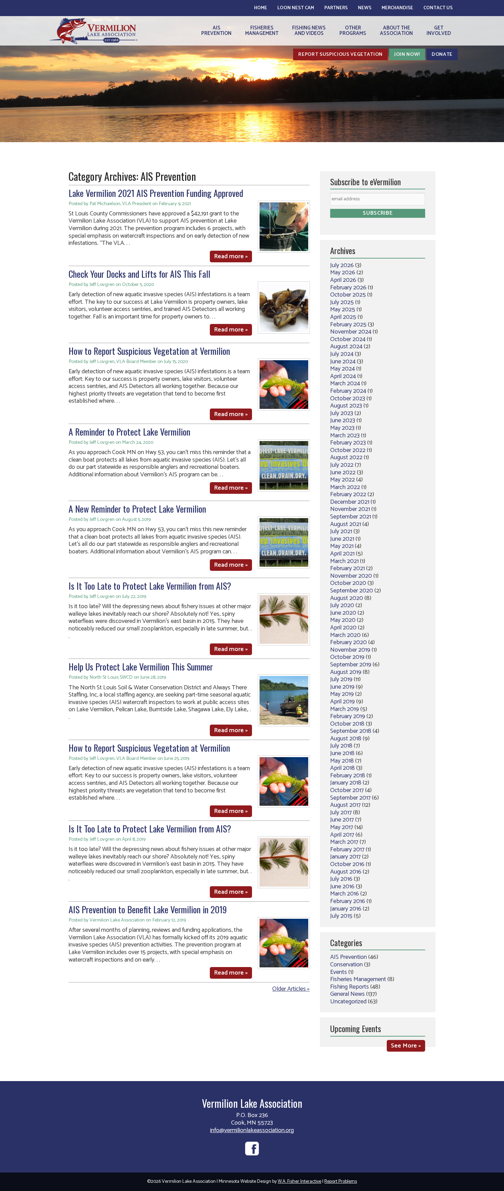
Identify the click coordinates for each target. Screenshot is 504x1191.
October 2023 (347, 398)
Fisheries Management (358, 979)
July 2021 (341, 531)
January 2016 (345, 909)
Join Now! (407, 54)
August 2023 (346, 406)
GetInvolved (439, 31)
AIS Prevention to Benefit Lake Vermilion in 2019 (148, 909)
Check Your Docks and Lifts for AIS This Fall (139, 273)
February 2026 (348, 288)
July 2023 (341, 413)
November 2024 (350, 332)
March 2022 (345, 487)
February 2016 (347, 901)
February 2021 (347, 568)
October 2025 (348, 295)
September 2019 (350, 665)
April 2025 (343, 317)
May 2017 (341, 827)
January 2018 (345, 783)
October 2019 (347, 657)
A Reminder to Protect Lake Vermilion (129, 431)
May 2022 (342, 480)
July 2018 (341, 746)
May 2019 (342, 694)
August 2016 (345, 872)
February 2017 (347, 849)
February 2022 (348, 494)
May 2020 (343, 620)
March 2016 (344, 894)
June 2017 (342, 820)
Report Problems (340, 1182)
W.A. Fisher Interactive (299, 1182)
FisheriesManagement (261, 31)
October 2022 (347, 450)
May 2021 (341, 546)
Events (338, 972)
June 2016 (342, 886)
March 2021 (344, 561)
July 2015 (341, 916)
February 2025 (348, 324)
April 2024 (343, 376)
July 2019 (341, 679)
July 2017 (341, 812)
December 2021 (349, 502)
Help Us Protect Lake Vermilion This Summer (141, 666)
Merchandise (397, 8)
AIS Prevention (348, 957)
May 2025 (342, 309)
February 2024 (348, 391)
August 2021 (345, 524)
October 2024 (347, 339)
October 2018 (347, 724)
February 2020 (348, 642)
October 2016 (347, 864)
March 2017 (344, 842)
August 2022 (346, 457)
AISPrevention (216, 31)
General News (347, 994)
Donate (442, 54)
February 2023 (348, 443)
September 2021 (350, 517)
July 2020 (342, 605)
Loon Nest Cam (295, 8)
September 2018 (350, 731)
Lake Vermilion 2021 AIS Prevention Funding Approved (156, 193)
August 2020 (346, 598)
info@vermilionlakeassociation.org (252, 1130)
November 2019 (350, 650)
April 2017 (342, 835)
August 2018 (345, 739)
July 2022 (341, 465)
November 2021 (350, 509)
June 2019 (342, 687)
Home (260, 8)
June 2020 (343, 613)
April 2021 (342, 554)
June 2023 (342, 420)
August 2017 (345, 805)
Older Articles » (291, 989)
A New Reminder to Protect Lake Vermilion (137, 508)
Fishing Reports (349, 987)
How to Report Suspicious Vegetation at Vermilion (149, 351)
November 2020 (351, 576)
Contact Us (438, 8)
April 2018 (342, 768)
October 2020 (348, 583)
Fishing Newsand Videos (309, 31)
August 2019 (345, 672)
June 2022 (343, 472)
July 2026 (342, 265)
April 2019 (342, 702)
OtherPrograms (352, 31)
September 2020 (351, 591)
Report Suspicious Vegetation (340, 54)
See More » (406, 1046)
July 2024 (341, 354)
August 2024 (346, 346)
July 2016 (341, 879)
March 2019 (344, 709)
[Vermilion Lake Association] (93, 30)
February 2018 (347, 775)
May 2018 (342, 761)
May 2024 (342, 369)
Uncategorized (348, 1001)
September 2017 (350, 798)
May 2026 (342, 272)
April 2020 (343, 628)
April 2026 (343, 280)
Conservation (346, 965)
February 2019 (347, 716)
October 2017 (347, 790)
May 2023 (342, 428)
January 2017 (345, 857)
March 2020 (345, 635)
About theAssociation (396, 31)
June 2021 (342, 539)
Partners (336, 8)
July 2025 (342, 302)
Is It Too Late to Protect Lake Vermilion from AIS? (150, 585)
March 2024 (345, 383)
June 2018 (342, 753)
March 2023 (345, 435)
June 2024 (343, 361)
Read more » (231, 256)
